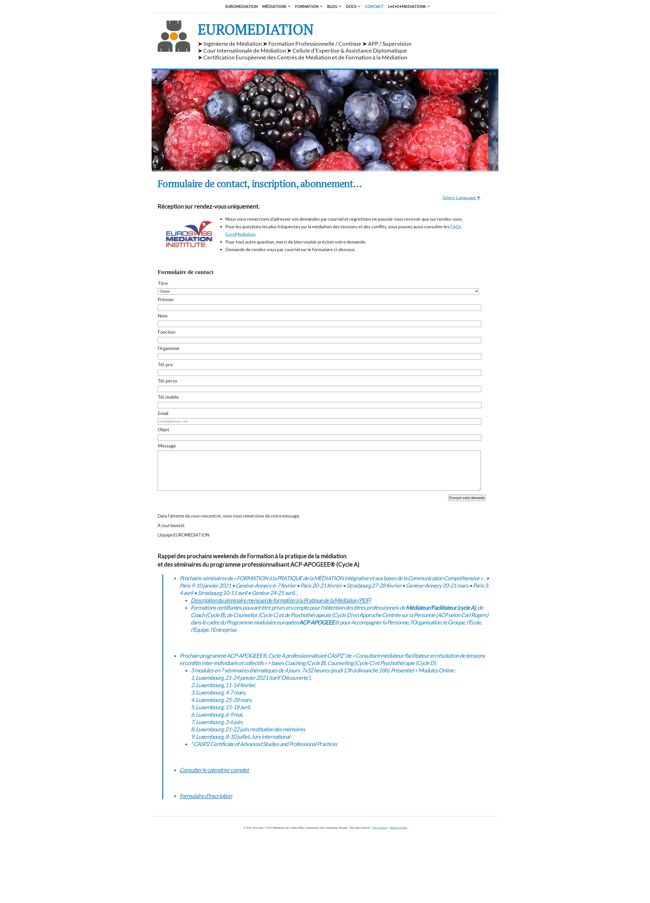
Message (167, 445)
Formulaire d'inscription (206, 795)
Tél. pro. (165, 364)
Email (163, 413)
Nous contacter (379, 827)
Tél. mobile (168, 397)
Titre (163, 283)
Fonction (166, 332)
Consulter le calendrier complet (214, 769)
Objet (163, 429)
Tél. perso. (168, 380)
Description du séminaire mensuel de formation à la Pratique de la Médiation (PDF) (281, 600)
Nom (162, 315)
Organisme (169, 348)
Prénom (165, 299)
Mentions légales (398, 827)
